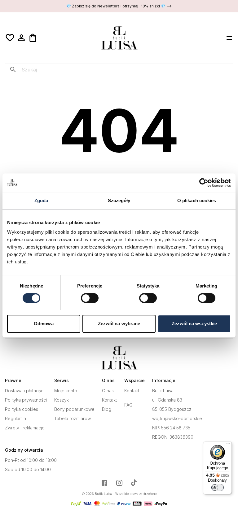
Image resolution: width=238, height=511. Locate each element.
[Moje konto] (21, 37)
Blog (106, 409)
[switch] (90, 298)
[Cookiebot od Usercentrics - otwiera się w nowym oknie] (204, 182)
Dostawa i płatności (24, 391)
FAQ (128, 405)
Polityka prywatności (26, 400)
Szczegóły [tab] (119, 200)
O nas (108, 391)
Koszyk (61, 400)
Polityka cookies (21, 409)
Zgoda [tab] (41, 200)
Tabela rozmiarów (72, 418)
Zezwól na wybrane (119, 323)
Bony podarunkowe (74, 409)
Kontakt (109, 400)
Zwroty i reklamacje (25, 428)
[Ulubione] (10, 37)
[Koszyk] (33, 37)
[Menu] (228, 445)
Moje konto (65, 391)
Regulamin (15, 418)
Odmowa (44, 323)
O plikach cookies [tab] (196, 200)
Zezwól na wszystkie (194, 323)
